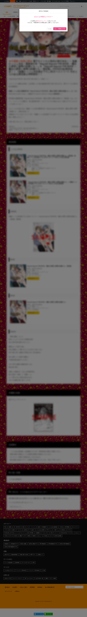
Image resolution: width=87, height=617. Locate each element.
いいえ (49, 28)
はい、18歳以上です (59, 28)
